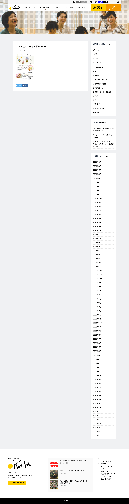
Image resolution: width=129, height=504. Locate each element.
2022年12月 (97, 319)
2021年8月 (97, 383)
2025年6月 (97, 214)
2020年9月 (97, 427)
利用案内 (96, 75)
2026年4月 (97, 174)
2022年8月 (97, 335)
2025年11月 (97, 194)
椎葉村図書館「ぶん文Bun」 (110, 474)
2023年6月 (97, 294)
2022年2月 (97, 359)
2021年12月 (97, 367)
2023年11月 (97, 274)
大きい (84, 2)
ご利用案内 (69, 7)
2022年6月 (97, 343)
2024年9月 (97, 242)
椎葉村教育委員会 (98, 108)
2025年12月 (97, 190)
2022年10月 (97, 327)
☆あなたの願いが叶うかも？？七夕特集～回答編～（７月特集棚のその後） (103, 144)
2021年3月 (97, 403)
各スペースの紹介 (45, 7)
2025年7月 (97, 210)
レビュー (96, 100)
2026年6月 (97, 166)
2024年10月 (97, 238)
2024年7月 (97, 250)
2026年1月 (97, 186)
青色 (101, 2)
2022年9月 (97, 331)
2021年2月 (97, 407)
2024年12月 (97, 234)
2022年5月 (97, 347)
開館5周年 (96, 112)
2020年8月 (97, 431)
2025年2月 (97, 230)
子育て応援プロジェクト (100, 79)
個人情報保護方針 (106, 479)
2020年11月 (97, 419)
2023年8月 (97, 286)
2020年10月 (97, 423)
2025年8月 (97, 206)
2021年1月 (97, 411)
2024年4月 (97, 258)
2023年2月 (97, 311)
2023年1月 (97, 315)
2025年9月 (97, 202)
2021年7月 (97, 387)
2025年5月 (97, 218)
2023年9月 (97, 282)
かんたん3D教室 (98, 67)
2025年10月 (97, 198)
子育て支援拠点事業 (99, 84)
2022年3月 (97, 355)
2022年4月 (97, 351)
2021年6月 (97, 391)
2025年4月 (97, 222)
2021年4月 (97, 399)
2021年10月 (97, 375)
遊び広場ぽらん (98, 88)
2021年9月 (97, 379)
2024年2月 (97, 262)
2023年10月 (97, 278)
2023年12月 (97, 270)
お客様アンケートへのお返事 (102, 92)
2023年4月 (97, 303)
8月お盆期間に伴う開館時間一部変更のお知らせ (103, 129)
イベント (58, 7)
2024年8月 (97, 246)
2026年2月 (97, 182)
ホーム (103, 458)
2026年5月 (97, 170)
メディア (96, 96)
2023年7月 (97, 290)
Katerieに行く (82, 7)
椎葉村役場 (96, 104)
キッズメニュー (114, 9)
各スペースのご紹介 (107, 466)
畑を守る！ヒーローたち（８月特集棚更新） (103, 136)
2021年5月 (97, 395)
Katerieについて (30, 7)
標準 (96, 2)
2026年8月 (97, 162)
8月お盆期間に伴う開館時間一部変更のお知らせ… (74, 460)
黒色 (106, 2)
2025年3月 (97, 226)
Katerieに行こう (106, 471)
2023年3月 (97, 307)
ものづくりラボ (98, 62)
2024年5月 (97, 254)
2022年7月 (97, 339)
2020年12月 (97, 415)
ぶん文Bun (96, 58)
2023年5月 (97, 299)
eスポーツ (96, 50)
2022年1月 (97, 363)
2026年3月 (97, 178)
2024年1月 (97, 266)
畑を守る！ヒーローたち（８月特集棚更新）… (73, 470)
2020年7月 (97, 435)
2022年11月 (97, 323)
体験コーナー (97, 71)
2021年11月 (97, 371)
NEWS (95, 54)
